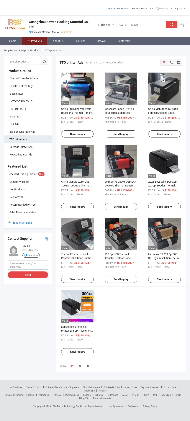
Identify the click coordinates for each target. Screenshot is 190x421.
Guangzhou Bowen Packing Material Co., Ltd (59, 24)
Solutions (80, 41)
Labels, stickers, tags (21, 86)
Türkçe (178, 394)
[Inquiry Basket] (152, 8)
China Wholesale (91, 387)
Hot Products (15, 387)
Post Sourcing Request (182, 24)
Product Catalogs (22, 223)
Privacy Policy (150, 406)
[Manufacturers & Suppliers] (27, 7)
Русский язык (72, 394)
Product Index (170, 387)
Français (57, 394)
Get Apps (164, 8)
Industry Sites (130, 387)
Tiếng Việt (84, 398)
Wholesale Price (111, 387)
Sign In (111, 8)
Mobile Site (89, 390)
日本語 (146, 394)
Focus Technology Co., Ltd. (70, 406)
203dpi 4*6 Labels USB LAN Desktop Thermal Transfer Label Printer (120, 185)
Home (12, 41)
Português (43, 394)
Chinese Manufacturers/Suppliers (62, 387)
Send (28, 274)
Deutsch (99, 394)
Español (30, 394)
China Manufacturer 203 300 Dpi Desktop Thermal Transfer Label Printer (75, 185)
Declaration (133, 406)
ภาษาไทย (166, 394)
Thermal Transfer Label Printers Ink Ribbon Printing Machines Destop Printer (77, 258)
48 (87, 365)
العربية (125, 394)
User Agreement (116, 406)
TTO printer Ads (18, 139)
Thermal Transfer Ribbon (23, 78)
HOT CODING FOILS (20, 101)
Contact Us (123, 41)
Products (36, 41)
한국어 (135, 394)
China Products (34, 387)
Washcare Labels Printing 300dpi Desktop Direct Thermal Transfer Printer (119, 112)
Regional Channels (150, 387)
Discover (101, 41)
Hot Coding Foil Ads (20, 154)
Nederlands (112, 394)
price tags (15, 116)
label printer (16, 93)
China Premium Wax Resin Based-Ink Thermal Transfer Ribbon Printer (77, 112)
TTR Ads (14, 124)
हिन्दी (155, 394)
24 (72, 365)
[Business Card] (46, 238)
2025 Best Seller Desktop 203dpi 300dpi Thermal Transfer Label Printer (162, 185)
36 (79, 365)
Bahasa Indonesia (102, 398)
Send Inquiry (77, 133)
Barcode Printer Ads (20, 147)
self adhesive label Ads (22, 131)
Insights (103, 390)
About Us (58, 41)
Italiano (87, 394)
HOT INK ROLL (18, 109)
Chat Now (33, 255)
